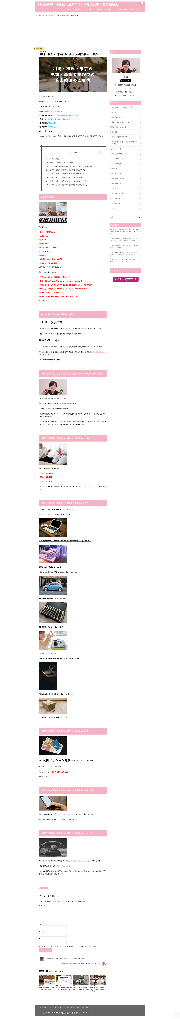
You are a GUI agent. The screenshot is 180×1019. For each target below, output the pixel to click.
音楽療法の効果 (55, 159)
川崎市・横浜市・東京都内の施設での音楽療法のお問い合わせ (70, 185)
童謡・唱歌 (115, 203)
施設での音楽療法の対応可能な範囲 (61, 162)
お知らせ (114, 132)
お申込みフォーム (46, 514)
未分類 (113, 208)
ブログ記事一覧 (79, 9)
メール (41, 931)
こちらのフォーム (88, 486)
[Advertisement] (90, 32)
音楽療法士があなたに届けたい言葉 (123, 107)
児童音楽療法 (115, 183)
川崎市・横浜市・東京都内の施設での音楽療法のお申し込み (69, 181)
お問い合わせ (134, 9)
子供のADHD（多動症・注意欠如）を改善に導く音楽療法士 (77, 4)
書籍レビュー (115, 173)
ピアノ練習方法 (116, 198)
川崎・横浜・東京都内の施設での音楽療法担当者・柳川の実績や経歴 (72, 166)
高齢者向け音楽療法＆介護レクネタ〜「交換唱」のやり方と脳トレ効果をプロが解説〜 (124, 239)
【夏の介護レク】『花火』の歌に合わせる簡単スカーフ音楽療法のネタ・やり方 (124, 254)
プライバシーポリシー (55, 1007)
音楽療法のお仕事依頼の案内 (104, 9)
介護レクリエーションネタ (120, 122)
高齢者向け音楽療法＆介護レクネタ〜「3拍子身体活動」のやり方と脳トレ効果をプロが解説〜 (124, 231)
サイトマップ (85, 1007)
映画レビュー (115, 149)
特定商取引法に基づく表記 (71, 1007)
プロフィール (89, 9)
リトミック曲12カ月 (118, 159)
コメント (42, 905)
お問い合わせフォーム (98, 352)
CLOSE (99, 153)
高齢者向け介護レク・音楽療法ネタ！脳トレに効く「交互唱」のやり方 (124, 261)
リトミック (114, 188)
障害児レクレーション (118, 127)
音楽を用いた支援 (117, 117)
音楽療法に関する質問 (118, 137)
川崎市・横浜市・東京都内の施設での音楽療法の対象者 (67, 170)
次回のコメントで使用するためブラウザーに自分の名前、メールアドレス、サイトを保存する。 (68, 946)
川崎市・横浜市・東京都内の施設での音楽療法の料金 (67, 177)
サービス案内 (44, 888)
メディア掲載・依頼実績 (121, 9)
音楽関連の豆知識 (117, 193)
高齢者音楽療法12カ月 (118, 154)
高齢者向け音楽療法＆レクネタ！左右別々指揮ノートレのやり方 (124, 246)
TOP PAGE (68, 9)
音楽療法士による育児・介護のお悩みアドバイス (124, 143)
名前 (41, 924)
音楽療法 (114, 169)
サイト (41, 939)
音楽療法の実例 (116, 112)
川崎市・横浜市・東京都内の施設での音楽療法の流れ (67, 173)
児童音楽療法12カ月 (117, 178)
